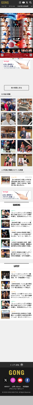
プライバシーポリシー (16, 389)
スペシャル (12, 6)
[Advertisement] (16, 340)
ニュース (4, 6)
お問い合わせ (16, 386)
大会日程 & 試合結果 (22, 6)
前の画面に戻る (16, 88)
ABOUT (7, 386)
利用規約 (26, 386)
